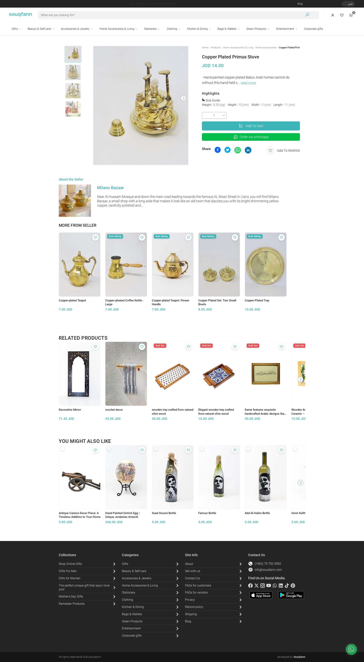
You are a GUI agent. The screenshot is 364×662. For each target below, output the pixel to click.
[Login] (333, 15)
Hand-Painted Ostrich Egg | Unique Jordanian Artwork (122, 515)
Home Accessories (266, 47)
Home (205, 47)
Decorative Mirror (70, 409)
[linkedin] (280, 586)
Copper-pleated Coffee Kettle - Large (124, 302)
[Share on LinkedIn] (248, 150)
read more (248, 83)
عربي (350, 3)
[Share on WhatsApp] (237, 150)
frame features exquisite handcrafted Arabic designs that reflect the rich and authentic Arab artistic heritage (265, 412)
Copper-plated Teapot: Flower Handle (170, 302)
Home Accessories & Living (238, 47)
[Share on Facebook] (218, 150)
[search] (307, 15)
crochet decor (114, 409)
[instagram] (262, 586)
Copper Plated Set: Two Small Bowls (217, 302)
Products (216, 47)
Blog (300, 3)
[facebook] (250, 586)
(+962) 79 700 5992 (268, 563)
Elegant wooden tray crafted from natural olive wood (216, 411)
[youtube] (268, 586)
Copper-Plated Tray (257, 300)
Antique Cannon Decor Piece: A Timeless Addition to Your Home (79, 515)
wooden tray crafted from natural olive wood (172, 411)
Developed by (291, 656)
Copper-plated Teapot (72, 300)
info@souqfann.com (268, 570)
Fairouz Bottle (207, 513)
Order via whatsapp (254, 137)
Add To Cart (254, 126)
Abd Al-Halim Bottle (257, 513)
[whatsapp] (274, 586)
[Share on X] (227, 150)
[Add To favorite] (95, 237)
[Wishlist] (342, 15)
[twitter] (256, 586)
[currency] (344, 4)
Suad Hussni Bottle (164, 513)
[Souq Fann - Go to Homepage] (20, 15)
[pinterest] (293, 586)
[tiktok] (287, 586)
